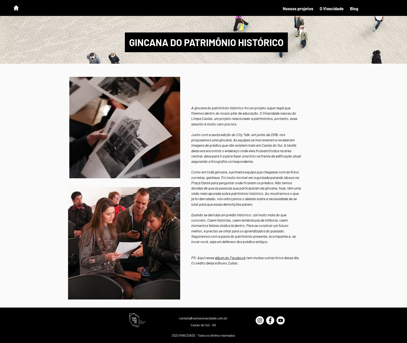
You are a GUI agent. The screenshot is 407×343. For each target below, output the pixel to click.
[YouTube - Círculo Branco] (280, 320)
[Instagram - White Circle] (260, 320)
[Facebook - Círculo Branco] (270, 320)
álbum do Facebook (230, 257)
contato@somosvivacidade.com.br (203, 318)
